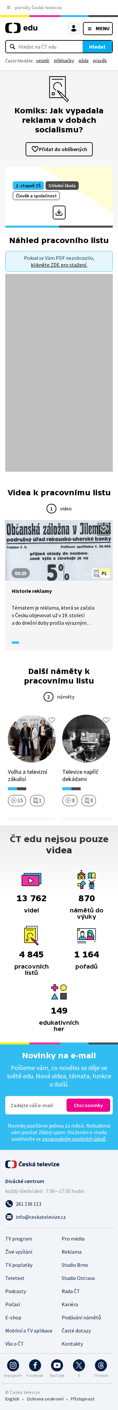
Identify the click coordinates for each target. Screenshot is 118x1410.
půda (83, 60)
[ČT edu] (21, 31)
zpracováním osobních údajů (74, 1138)
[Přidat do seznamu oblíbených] (103, 529)
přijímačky (64, 60)
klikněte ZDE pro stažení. (59, 264)
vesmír (42, 60)
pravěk (100, 60)
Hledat (97, 46)
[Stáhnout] (59, 212)
